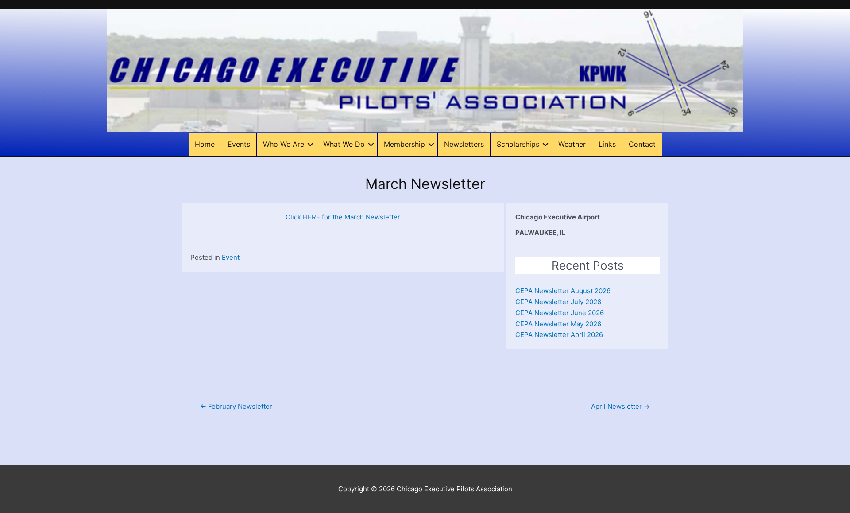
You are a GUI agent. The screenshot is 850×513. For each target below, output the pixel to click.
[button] (310, 144)
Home (205, 144)
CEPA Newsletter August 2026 (562, 290)
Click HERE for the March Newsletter (343, 217)
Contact (642, 144)
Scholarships (518, 144)
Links (607, 144)
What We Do (344, 144)
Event (231, 257)
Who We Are (283, 144)
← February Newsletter (236, 406)
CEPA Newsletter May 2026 (558, 324)
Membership (404, 144)
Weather (572, 144)
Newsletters (464, 144)
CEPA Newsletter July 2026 (558, 302)
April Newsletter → (620, 406)
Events (239, 144)
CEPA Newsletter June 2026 (559, 313)
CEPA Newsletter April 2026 (559, 334)
